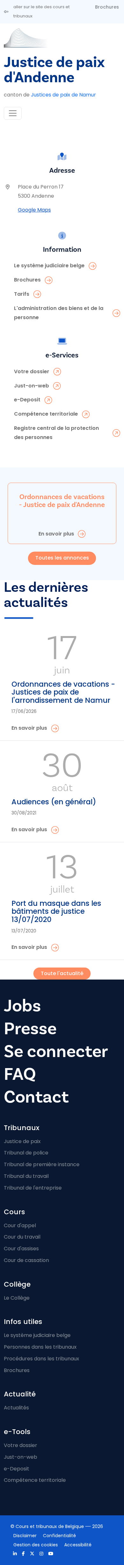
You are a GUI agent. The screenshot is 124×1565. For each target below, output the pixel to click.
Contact (36, 1097)
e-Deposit (16, 1468)
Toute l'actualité (62, 973)
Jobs (22, 1006)
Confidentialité (59, 1535)
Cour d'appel (20, 1225)
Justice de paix (22, 1141)
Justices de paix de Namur (63, 94)
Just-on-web (20, 1457)
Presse (30, 1029)
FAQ (20, 1074)
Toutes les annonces (62, 557)
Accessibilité (78, 1545)
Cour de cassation (26, 1260)
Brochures (107, 7)
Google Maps (34, 209)
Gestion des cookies (35, 1545)
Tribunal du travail (26, 1176)
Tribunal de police (26, 1152)
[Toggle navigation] (13, 113)
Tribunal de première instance (41, 1164)
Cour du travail (22, 1236)
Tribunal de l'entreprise (33, 1187)
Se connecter (56, 1051)
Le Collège (17, 1298)
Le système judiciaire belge (37, 1335)
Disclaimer (25, 1535)
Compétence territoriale (35, 1480)
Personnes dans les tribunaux (40, 1347)
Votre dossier (20, 1445)
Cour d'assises (21, 1248)
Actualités (16, 1407)
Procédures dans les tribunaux (41, 1358)
